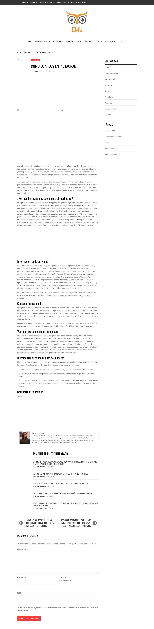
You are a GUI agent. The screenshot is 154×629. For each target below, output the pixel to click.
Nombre (21, 578)
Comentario (23, 549)
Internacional (58, 41)
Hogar (29, 41)
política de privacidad (78, 2)
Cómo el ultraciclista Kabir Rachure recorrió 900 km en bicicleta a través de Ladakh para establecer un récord (65, 504)
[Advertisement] (57, 93)
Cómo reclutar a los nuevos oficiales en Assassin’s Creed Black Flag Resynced (61, 483)
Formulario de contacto (39, 2)
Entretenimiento (110, 41)
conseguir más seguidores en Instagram (33, 350)
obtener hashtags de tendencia (41, 282)
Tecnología (88, 41)
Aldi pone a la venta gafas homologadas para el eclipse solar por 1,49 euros (60, 474)
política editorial (63, 2)
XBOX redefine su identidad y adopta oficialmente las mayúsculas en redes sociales (63, 493)
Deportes (98, 41)
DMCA (52, 2)
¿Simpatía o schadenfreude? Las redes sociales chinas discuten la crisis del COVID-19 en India (39, 523)
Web (19, 593)
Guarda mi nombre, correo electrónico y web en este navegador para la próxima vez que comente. (58, 609)
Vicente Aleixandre (40, 467)
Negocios (69, 41)
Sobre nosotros (22, 2)
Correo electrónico (64, 581)
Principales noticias (42, 41)
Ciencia (78, 41)
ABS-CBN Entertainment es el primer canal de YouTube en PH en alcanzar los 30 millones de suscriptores (76, 523)
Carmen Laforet (40, 71)
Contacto (123, 41)
